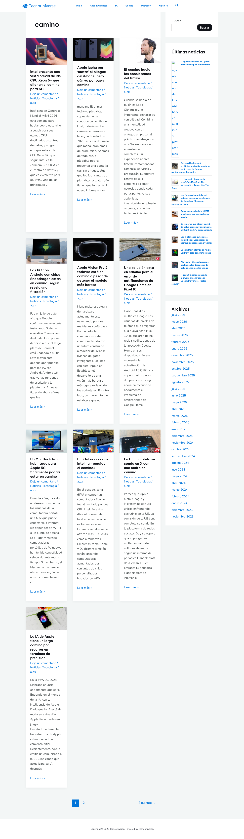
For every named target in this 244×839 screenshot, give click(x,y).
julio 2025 (178, 389)
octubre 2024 (180, 449)
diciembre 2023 (182, 510)
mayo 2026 (179, 322)
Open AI (163, 5)
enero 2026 (179, 349)
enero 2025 (179, 429)
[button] (177, 6)
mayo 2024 (179, 476)
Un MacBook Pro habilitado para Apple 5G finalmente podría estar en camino (45, 468)
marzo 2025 (179, 416)
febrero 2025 (180, 422)
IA (116, 5)
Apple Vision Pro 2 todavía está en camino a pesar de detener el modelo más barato (92, 276)
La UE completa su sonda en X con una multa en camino (139, 465)
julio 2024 (178, 470)
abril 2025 (178, 409)
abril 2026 (178, 328)
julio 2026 (178, 315)
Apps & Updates (98, 5)
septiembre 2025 (183, 375)
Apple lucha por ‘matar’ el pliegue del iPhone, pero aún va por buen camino (91, 76)
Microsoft (146, 5)
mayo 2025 (179, 402)
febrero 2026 (180, 342)
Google (129, 5)
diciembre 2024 (182, 436)
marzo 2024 (179, 490)
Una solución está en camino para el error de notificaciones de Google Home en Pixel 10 (139, 278)
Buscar (176, 21)
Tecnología (49, 98)
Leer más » (37, 194)
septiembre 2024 (183, 456)
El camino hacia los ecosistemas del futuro (137, 73)
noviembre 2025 (182, 362)
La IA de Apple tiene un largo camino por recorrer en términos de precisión (42, 647)
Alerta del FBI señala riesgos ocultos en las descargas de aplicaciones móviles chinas (194, 265)
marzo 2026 (179, 335)
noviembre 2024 (182, 443)
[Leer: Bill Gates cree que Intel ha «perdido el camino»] (93, 441)
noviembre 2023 (182, 517)
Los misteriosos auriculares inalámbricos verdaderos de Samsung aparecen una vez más (196, 240)
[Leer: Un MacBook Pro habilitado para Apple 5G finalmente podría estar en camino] (46, 441)
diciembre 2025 (182, 355)
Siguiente (147, 803)
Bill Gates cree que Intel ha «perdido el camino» (92, 463)
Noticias (35, 98)
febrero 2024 (180, 496)
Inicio (79, 5)
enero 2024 (179, 503)
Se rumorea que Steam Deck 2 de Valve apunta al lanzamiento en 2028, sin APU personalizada (196, 227)
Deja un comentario (43, 94)
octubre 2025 (180, 369)
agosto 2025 (180, 382)
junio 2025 (178, 396)
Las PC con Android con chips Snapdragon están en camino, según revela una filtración (45, 281)
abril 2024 (178, 483)
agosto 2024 (180, 463)
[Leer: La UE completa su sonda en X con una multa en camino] (140, 441)
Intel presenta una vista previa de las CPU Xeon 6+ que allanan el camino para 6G (45, 80)
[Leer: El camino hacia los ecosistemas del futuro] (140, 50)
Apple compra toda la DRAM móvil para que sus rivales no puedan (195, 214)
